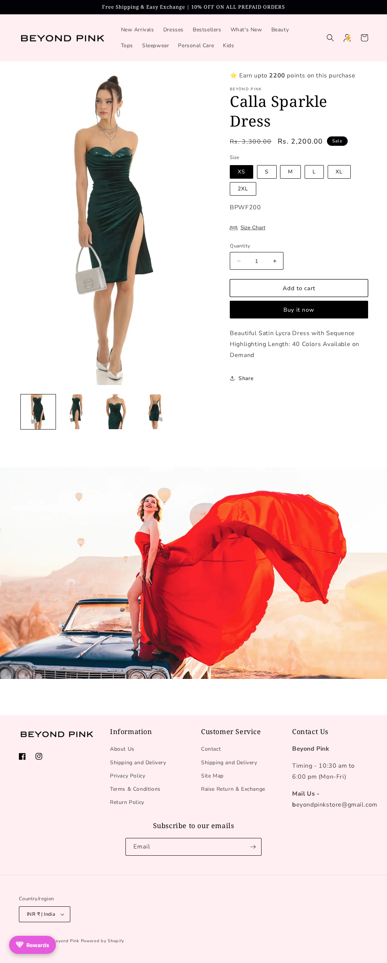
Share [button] (245, 378)
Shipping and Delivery (138, 762)
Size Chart (252, 227)
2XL (243, 188)
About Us (122, 749)
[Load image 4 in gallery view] (153, 411)
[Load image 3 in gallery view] (115, 411)
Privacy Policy (127, 775)
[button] (330, 37)
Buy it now (298, 310)
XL (339, 171)
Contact (211, 749)
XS (241, 171)
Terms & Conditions (135, 789)
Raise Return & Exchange (233, 789)
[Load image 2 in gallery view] (76, 411)
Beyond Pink (65, 941)
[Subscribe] (253, 847)
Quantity (240, 246)
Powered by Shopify (103, 941)
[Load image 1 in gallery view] (38, 411)
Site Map (212, 775)
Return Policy (127, 802)
